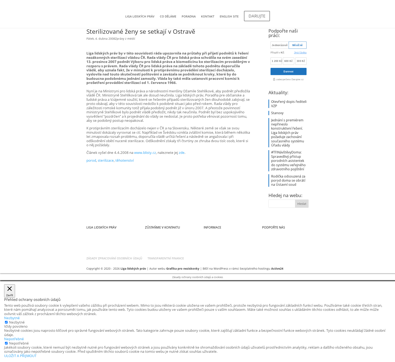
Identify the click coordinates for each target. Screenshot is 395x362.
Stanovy (277, 113)
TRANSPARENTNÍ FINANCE (166, 258)
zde (182, 152)
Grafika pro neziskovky (182, 268)
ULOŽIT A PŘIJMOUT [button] (20, 355)
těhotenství (124, 160)
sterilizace (106, 160)
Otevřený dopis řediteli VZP (289, 103)
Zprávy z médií (125, 39)
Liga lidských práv (133, 268)
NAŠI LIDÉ (93, 240)
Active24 (277, 268)
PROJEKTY (93, 249)
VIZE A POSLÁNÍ (97, 232)
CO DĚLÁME (168, 16)
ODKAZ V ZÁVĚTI (274, 244)
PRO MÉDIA (212, 236)
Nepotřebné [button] (14, 338)
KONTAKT (207, 16)
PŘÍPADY (92, 244)
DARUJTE (268, 232)
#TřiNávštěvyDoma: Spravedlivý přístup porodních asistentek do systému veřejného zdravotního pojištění (288, 160)
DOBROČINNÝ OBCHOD (279, 240)
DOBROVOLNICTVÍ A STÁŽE (164, 240)
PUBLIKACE (212, 232)
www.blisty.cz (145, 152)
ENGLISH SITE (229, 16)
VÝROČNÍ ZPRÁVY (216, 240)
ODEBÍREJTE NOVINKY (160, 232)
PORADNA (189, 16)
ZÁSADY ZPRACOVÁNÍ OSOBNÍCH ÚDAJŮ (114, 258)
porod (91, 160)
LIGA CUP (269, 236)
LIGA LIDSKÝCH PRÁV (140, 16)
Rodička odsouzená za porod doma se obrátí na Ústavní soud (288, 180)
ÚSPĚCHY (93, 236)
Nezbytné (17, 322)
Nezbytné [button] (12, 318)
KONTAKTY (152, 236)
